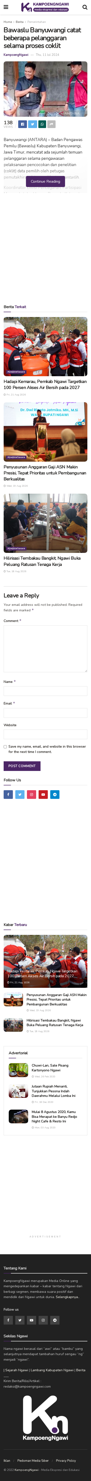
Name (10, 681)
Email (9, 703)
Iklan (7, 1461)
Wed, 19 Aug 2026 (17, 486)
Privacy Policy (66, 1461)
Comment (13, 620)
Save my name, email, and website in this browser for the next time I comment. (47, 749)
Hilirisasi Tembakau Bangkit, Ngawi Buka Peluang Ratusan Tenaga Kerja (42, 561)
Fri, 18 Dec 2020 (43, 1102)
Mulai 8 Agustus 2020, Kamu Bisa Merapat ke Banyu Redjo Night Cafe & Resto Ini (54, 1117)
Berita (20, 22)
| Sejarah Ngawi (16, 1370)
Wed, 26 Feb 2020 (44, 1076)
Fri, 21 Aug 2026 (16, 394)
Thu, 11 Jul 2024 (47, 55)
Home (8, 22)
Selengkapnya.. (67, 1297)
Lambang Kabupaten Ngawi (52, 1370)
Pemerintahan (36, 22)
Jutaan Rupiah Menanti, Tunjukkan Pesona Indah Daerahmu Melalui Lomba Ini (53, 1091)
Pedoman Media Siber (33, 1461)
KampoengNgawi (16, 55)
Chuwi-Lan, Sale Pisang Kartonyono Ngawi (50, 1068)
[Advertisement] (45, 250)
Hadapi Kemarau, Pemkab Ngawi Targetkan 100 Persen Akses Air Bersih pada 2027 (45, 384)
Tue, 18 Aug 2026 (16, 571)
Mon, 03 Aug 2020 (45, 1127)
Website (10, 725)
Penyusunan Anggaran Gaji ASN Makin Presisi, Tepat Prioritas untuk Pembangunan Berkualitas (45, 473)
